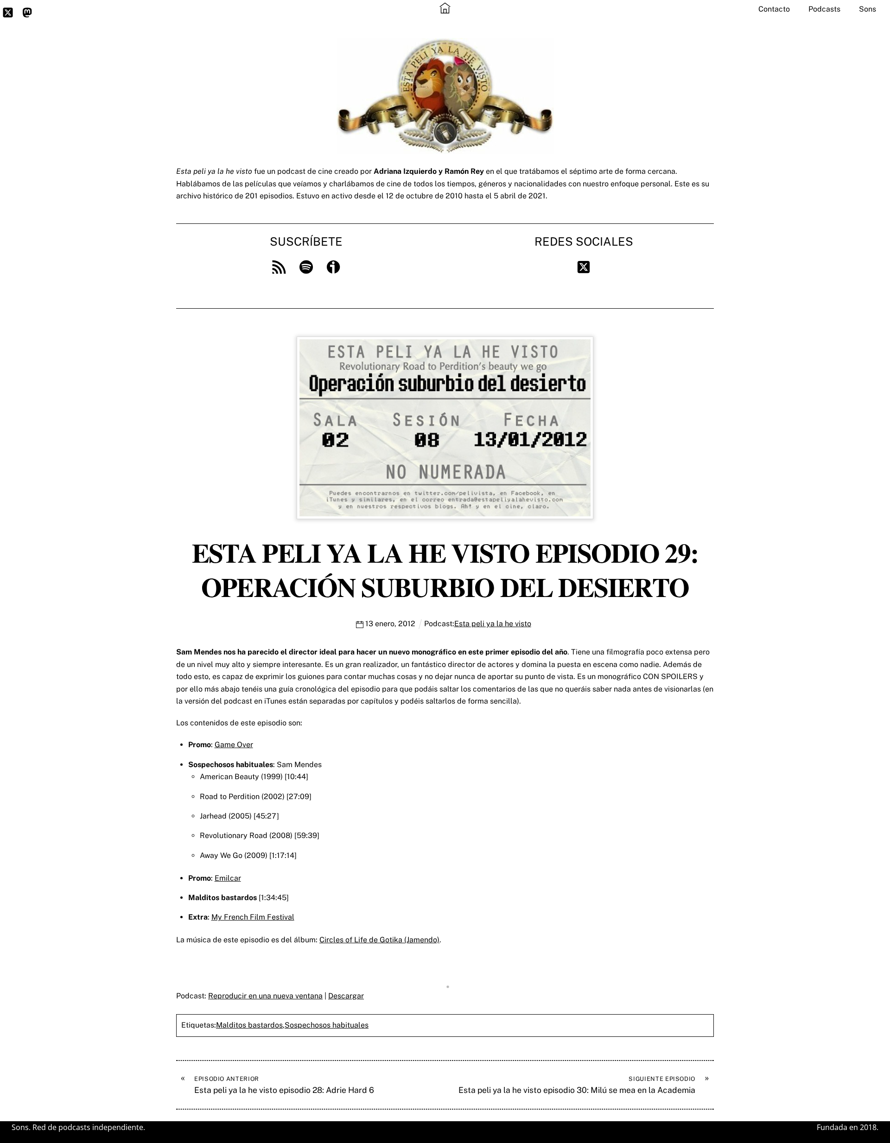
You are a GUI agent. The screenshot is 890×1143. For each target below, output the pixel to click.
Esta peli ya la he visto (492, 623)
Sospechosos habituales (327, 1025)
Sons (867, 9)
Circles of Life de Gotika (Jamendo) (379, 939)
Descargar (346, 995)
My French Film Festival (252, 917)
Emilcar (228, 878)
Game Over (234, 744)
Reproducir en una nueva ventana (265, 995)
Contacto (774, 9)
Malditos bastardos (249, 1025)
